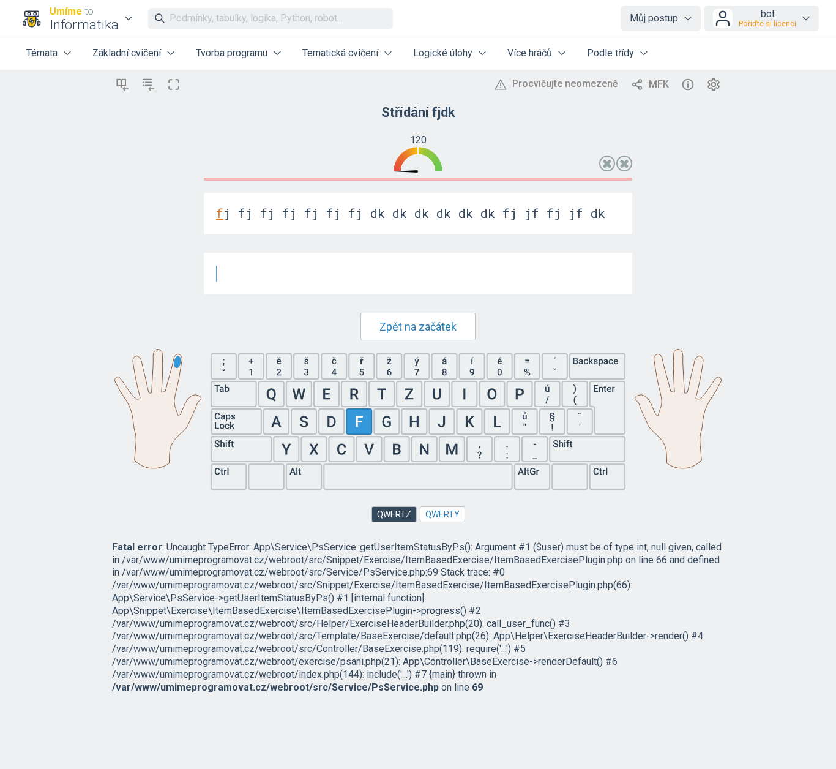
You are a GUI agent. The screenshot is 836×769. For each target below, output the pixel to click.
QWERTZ (394, 514)
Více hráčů (529, 53)
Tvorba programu (231, 53)
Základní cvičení (126, 53)
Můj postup (654, 18)
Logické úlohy (442, 53)
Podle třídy (610, 53)
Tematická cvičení (340, 53)
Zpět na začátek (418, 326)
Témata (42, 53)
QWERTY (442, 514)
